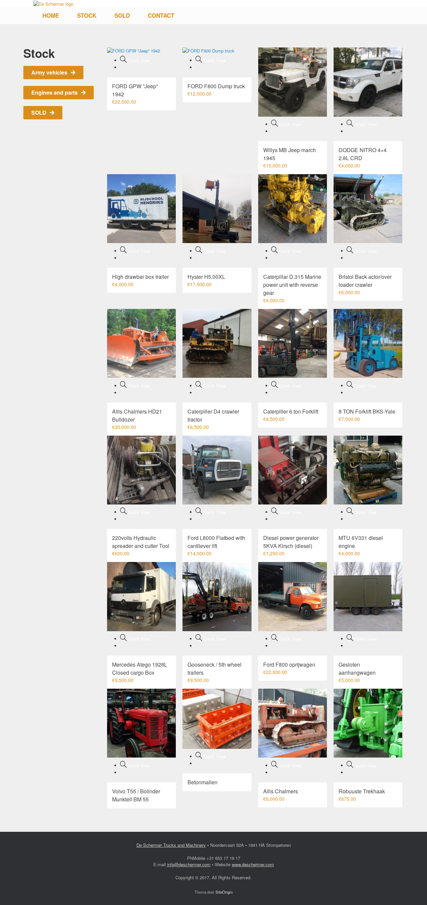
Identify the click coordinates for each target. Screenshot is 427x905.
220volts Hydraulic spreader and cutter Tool (140, 542)
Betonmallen (202, 782)
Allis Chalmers (280, 791)
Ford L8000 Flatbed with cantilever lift (216, 542)
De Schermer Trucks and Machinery (171, 845)
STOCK (86, 15)
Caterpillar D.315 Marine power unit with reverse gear (292, 285)
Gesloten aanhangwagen (357, 668)
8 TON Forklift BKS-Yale (367, 411)
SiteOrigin (224, 892)
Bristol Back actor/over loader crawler (365, 281)
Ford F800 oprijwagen (289, 664)
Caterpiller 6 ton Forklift (290, 411)
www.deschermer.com (253, 864)
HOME (50, 15)
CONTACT (161, 15)
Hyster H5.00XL (206, 276)
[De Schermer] (53, 3)
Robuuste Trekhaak (362, 791)
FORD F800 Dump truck (216, 86)
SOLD (122, 15)
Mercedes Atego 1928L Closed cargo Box (139, 668)
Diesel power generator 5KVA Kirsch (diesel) (291, 542)
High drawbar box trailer (140, 276)
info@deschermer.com (188, 864)
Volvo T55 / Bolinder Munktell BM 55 (136, 795)
